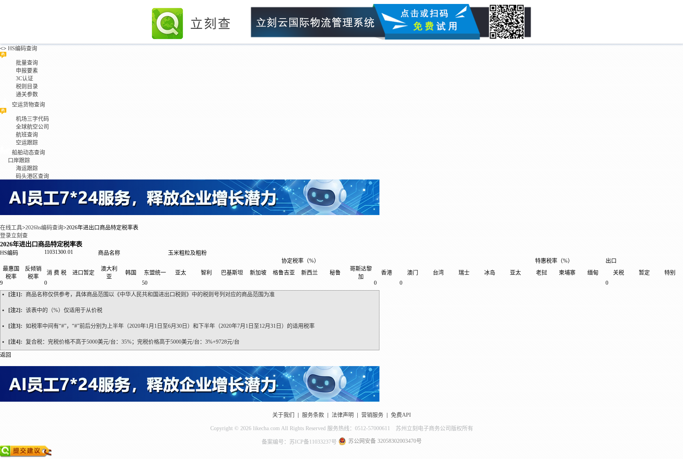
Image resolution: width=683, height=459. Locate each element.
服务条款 (313, 415)
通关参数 (27, 94)
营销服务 (372, 415)
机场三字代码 (32, 119)
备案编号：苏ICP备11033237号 (299, 442)
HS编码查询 (21, 48)
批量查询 (27, 63)
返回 (5, 355)
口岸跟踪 (19, 160)
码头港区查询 (32, 176)
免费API (401, 415)
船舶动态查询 (28, 152)
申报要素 (27, 71)
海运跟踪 (27, 168)
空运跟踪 (27, 142)
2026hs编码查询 (44, 227)
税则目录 (27, 86)
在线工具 (11, 227)
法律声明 (343, 415)
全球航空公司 (32, 127)
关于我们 (283, 415)
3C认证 (24, 78)
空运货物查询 (28, 105)
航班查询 (27, 135)
